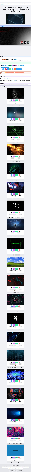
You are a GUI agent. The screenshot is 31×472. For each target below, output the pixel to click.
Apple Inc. (15, 236)
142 (16, 362)
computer (4, 78)
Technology (15, 142)
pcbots (18, 215)
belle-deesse (15, 59)
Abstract (17, 161)
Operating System (27, 80)
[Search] (13, 1)
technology (7, 78)
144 (16, 343)
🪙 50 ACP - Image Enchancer (19, 72)
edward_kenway (17, 460)
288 (16, 231)
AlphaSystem (17, 140)
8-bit (11, 443)
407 (16, 137)
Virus (16, 80)
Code (12, 367)
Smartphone (23, 80)
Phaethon (17, 402)
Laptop (9, 80)
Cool (19, 161)
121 (16, 268)
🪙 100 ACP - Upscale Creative (9, 72)
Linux (14, 217)
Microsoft (15, 273)
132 (16, 287)
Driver (3, 81)
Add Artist (3, 59)
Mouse (7, 80)
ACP (2, 72)
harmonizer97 (18, 422)
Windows (4, 80)
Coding (10, 367)
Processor (14, 80)
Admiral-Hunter (17, 290)
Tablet (20, 80)
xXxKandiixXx (18, 271)
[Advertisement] (15, 50)
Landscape (11, 273)
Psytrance (17, 365)
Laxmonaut (17, 196)
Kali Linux (20, 217)
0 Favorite (15, 65)
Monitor (1, 81)
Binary (18, 348)
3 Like (10, 65)
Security (18, 80)
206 (16, 212)
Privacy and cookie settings (19, 468)
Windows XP (21, 273)
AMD (9, 78)
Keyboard (11, 80)
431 (16, 156)
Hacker (18, 142)
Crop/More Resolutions (5, 67)
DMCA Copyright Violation (12, 468)
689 (16, 100)
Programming (21, 367)
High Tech (15, 367)
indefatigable (17, 309)
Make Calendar (20, 65)
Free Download (4, 65)
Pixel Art (14, 443)
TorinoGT (17, 103)
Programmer (20, 443)
